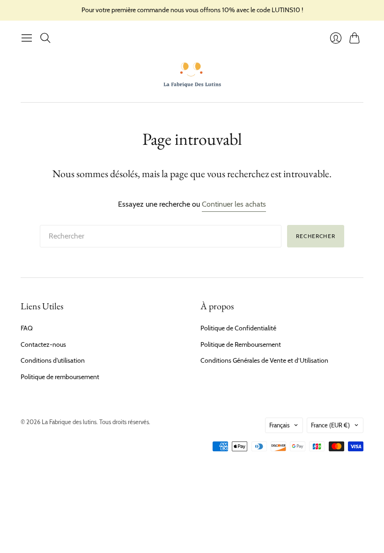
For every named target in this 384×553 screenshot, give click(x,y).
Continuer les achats (234, 204)
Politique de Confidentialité (238, 328)
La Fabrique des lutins (69, 422)
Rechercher (315, 235)
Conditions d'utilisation (53, 360)
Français (279, 425)
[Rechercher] (45, 38)
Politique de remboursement (60, 377)
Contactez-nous (43, 344)
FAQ (27, 328)
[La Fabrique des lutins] (192, 74)
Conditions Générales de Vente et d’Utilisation (264, 360)
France (330, 425)
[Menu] (27, 38)
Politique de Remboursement (240, 344)
